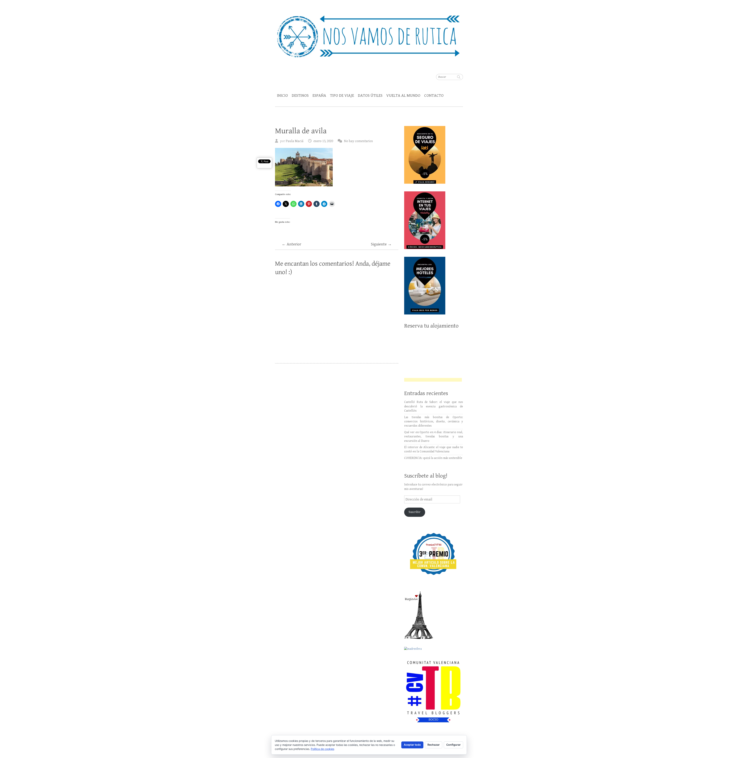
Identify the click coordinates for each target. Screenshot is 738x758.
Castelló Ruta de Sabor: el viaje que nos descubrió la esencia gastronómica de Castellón (433, 406)
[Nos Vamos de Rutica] (369, 34)
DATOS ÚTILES (370, 95)
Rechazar (433, 744)
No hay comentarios (358, 141)
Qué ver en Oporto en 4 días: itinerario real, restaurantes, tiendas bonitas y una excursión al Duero (433, 436)
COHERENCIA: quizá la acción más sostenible (433, 458)
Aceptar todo (412, 744)
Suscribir (415, 512)
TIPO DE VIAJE (342, 95)
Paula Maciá (294, 141)
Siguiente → (381, 244)
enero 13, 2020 (323, 141)
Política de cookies (322, 748)
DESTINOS (300, 95)
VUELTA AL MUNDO (403, 95)
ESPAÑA (319, 95)
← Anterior (291, 244)
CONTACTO (434, 95)
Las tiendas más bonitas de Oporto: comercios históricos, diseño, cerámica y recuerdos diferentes (433, 421)
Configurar (453, 744)
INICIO (282, 95)
